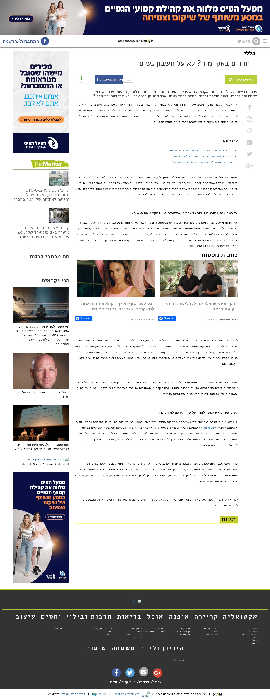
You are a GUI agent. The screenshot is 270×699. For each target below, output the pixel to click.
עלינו (157, 682)
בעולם (254, 640)
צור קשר (128, 682)
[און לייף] (135, 602)
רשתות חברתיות (249, 634)
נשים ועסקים (210, 628)
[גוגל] (157, 674)
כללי (249, 53)
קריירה (206, 616)
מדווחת (160, 110)
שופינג (108, 634)
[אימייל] (144, 671)
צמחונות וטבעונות (153, 631)
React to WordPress (126, 694)
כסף (216, 631)
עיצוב (26, 616)
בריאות (129, 616)
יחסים (51, 616)
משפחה (123, 647)
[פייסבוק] (116, 673)
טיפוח (96, 647)
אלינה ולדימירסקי (229, 320)
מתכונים (159, 628)
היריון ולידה (162, 647)
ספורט (138, 631)
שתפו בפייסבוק (110, 79)
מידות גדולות (182, 634)
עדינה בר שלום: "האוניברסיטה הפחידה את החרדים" (202, 162)
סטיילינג (184, 628)
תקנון (113, 682)
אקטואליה (240, 616)
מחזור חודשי (134, 634)
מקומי (254, 643)
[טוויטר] (130, 674)
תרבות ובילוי (89, 616)
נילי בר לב (149, 320)
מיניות (58, 628)
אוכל (155, 616)
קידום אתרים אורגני (73, 694)
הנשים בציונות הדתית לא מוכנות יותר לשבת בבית (203, 156)
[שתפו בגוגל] (249, 166)
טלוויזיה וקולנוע (102, 628)
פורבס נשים (211, 634)
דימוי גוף (253, 631)
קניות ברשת (183, 631)
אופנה (179, 616)
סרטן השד (136, 628)
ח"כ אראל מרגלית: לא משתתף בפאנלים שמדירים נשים (200, 150)
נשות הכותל (206, 427)
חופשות (108, 631)
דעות (255, 628)
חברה (255, 637)
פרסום (144, 682)
